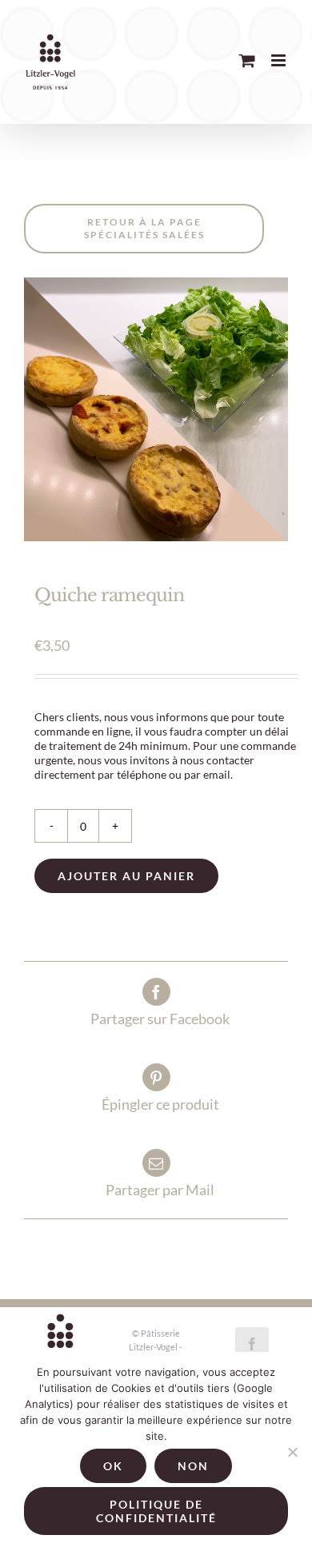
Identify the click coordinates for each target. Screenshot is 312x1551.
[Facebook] (252, 1344)
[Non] (292, 1452)
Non (193, 1466)
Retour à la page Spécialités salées (144, 228)
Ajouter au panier (126, 876)
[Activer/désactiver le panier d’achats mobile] (247, 60)
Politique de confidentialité (156, 1511)
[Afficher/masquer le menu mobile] (279, 60)
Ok (113, 1466)
